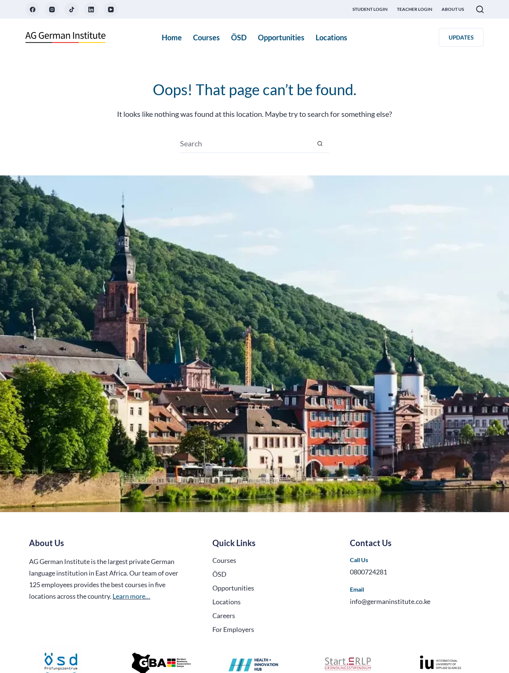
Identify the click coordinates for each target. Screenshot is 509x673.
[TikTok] (71, 9)
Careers (223, 615)
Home (172, 37)
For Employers (233, 629)
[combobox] (245, 143)
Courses (206, 37)
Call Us (359, 559)
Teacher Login (414, 9)
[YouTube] (111, 9)
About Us (453, 9)
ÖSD (239, 37)
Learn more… (131, 596)
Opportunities (281, 37)
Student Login (370, 9)
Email (357, 589)
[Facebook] (32, 9)
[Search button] (320, 143)
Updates (461, 37)
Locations (331, 37)
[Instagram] (52, 9)
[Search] (480, 9)
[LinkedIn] (91, 9)
